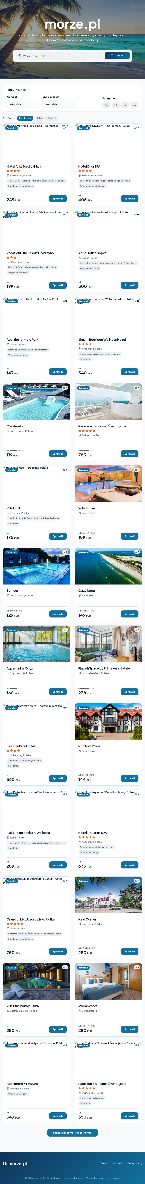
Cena (50, 118)
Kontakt (117, 1163)
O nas (104, 1163)
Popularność (25, 118)
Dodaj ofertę (134, 1163)
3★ (116, 105)
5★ (134, 105)
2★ (106, 105)
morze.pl (72, 23)
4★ (125, 105)
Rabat (40, 118)
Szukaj (120, 55)
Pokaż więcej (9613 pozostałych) (72, 1132)
